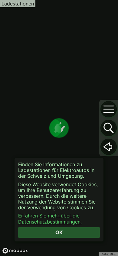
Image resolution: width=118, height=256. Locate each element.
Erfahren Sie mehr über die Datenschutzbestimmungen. (50, 218)
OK (59, 232)
